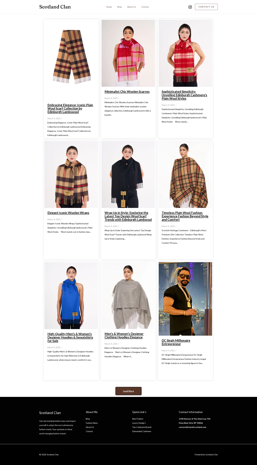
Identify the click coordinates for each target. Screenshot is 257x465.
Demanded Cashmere (141, 431)
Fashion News (92, 423)
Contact (145, 7)
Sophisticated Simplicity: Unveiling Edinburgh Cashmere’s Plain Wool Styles (184, 95)
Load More (128, 391)
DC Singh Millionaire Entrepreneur (176, 342)
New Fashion (137, 419)
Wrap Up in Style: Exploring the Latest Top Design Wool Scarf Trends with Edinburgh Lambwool (128, 216)
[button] (206, 7)
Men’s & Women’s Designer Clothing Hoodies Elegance (124, 335)
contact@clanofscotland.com (192, 427)
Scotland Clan (55, 7)
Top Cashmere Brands (142, 427)
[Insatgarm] (190, 7)
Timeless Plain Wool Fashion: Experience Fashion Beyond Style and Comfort (185, 216)
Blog (119, 7)
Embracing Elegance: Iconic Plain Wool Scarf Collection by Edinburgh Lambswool (70, 108)
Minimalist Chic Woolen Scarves (127, 91)
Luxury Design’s (139, 423)
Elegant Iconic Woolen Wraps (68, 212)
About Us (131, 7)
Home (109, 7)
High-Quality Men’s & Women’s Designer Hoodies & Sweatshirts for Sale (70, 337)
